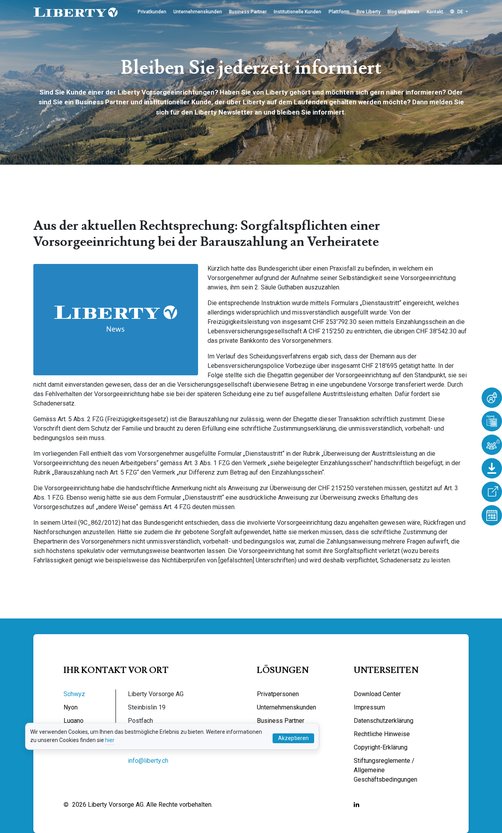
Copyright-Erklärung (380, 747)
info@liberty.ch (148, 760)
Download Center (377, 694)
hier (110, 740)
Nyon (71, 707)
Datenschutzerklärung (383, 720)
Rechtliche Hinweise (382, 734)
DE (460, 12)
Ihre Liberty (368, 12)
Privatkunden (152, 12)
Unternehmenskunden (197, 12)
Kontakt (435, 12)
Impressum (369, 707)
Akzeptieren (293, 738)
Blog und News (403, 12)
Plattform (339, 12)
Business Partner (248, 12)
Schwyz (74, 694)
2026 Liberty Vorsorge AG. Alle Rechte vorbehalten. (142, 804)
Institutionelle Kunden (297, 12)
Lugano (74, 720)
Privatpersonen (278, 694)
